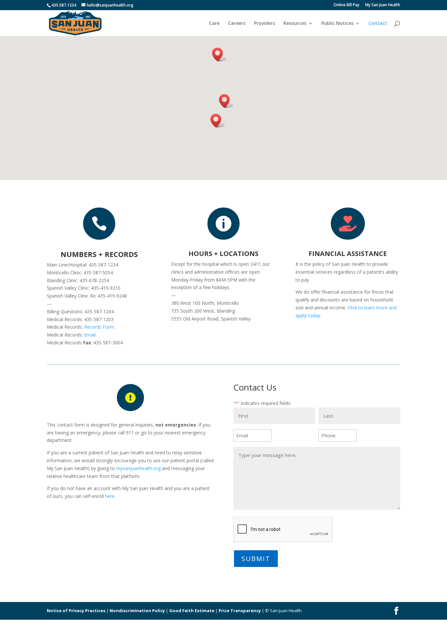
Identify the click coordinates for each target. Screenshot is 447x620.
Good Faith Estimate (191, 610)
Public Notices (337, 23)
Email (90, 335)
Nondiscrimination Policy (137, 610)
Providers (264, 23)
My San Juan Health (382, 5)
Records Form (99, 327)
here (110, 496)
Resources (294, 23)
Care (214, 23)
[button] (226, 101)
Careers (236, 23)
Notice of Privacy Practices (76, 610)
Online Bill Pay (346, 5)
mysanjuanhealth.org (138, 468)
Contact (377, 23)
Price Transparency (240, 610)
